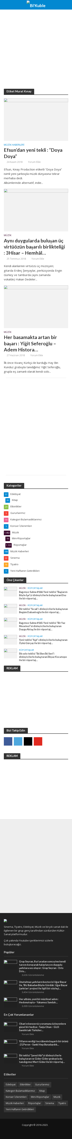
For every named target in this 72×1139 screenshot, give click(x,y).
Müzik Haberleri (14, 145)
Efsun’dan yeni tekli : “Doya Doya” (33, 153)
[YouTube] (38, 741)
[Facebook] (8, 741)
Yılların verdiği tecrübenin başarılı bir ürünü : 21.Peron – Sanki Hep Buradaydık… (43, 1043)
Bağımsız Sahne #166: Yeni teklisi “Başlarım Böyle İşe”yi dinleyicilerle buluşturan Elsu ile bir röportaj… (43, 595)
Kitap (42, 1090)
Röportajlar (35, 588)
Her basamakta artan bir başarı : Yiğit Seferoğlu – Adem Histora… (30, 343)
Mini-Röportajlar (40, 1097)
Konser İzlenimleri (16, 1097)
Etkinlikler (25, 1084)
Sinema (49, 1103)
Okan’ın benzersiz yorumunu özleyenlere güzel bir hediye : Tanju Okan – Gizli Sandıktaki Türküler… (42, 1027)
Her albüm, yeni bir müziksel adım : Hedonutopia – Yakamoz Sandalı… (38, 1001)
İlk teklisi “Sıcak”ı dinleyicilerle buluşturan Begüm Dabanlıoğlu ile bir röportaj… (43, 611)
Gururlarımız (42, 1084)
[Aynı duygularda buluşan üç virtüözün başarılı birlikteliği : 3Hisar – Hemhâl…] (36, 210)
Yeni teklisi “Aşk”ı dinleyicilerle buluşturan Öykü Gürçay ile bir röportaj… (43, 642)
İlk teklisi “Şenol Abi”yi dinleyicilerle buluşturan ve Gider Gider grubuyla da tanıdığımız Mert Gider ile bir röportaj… (42, 1058)
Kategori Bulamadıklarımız (20, 1090)
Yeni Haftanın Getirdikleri (20, 1109)
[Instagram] (28, 741)
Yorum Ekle (34, 162)
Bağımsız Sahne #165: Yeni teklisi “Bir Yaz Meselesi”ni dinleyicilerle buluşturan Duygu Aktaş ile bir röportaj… (42, 626)
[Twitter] (18, 741)
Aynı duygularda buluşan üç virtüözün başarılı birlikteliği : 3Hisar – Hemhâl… (34, 247)
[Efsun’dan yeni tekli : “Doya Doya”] (36, 119)
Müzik (7, 235)
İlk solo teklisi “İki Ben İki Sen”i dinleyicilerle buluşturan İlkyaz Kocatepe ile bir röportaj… (43, 657)
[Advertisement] (36, 49)
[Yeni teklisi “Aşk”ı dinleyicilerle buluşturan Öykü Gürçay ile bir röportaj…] (10, 639)
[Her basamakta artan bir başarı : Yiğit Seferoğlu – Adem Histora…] (36, 306)
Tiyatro (62, 1103)
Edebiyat (11, 1084)
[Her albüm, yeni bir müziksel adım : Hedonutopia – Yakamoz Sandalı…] (10, 1002)
